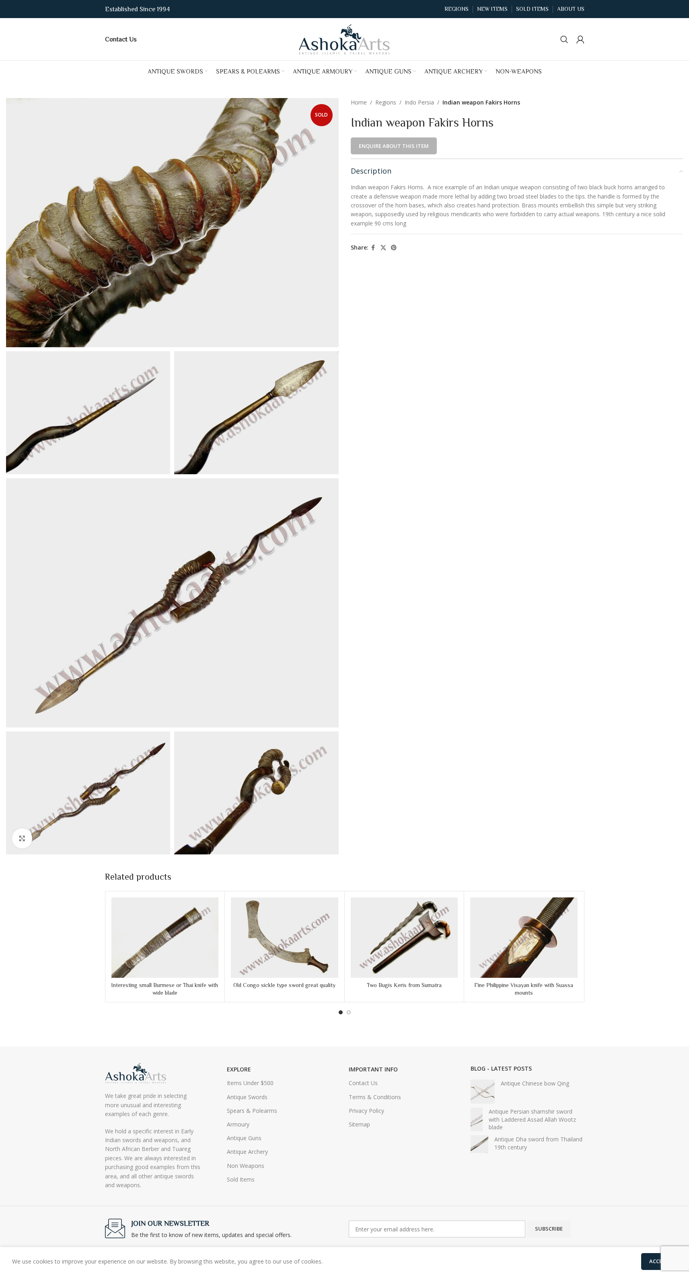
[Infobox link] (121, 39)
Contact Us (363, 1083)
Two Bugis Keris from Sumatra (404, 985)
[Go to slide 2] (349, 1012)
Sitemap (359, 1124)
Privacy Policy (366, 1110)
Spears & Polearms (252, 1110)
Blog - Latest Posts (501, 1068)
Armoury (238, 1124)
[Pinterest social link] (394, 247)
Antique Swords (247, 1097)
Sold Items (241, 1179)
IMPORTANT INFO (373, 1069)
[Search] (564, 39)
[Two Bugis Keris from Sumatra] (404, 937)
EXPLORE (239, 1069)
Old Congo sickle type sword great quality (284, 985)
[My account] (580, 39)
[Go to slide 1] (341, 1012)
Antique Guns (244, 1138)
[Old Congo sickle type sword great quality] (284, 937)
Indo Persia (419, 102)
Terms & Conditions (375, 1097)
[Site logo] (344, 38)
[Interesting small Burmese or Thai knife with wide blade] (165, 937)
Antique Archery (247, 1151)
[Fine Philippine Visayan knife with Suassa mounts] (524, 937)
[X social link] (383, 247)
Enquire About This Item (394, 146)
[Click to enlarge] (22, 838)
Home (359, 102)
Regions (385, 102)
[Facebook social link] (373, 247)
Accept (659, 1261)
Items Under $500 (250, 1083)
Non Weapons (245, 1165)
